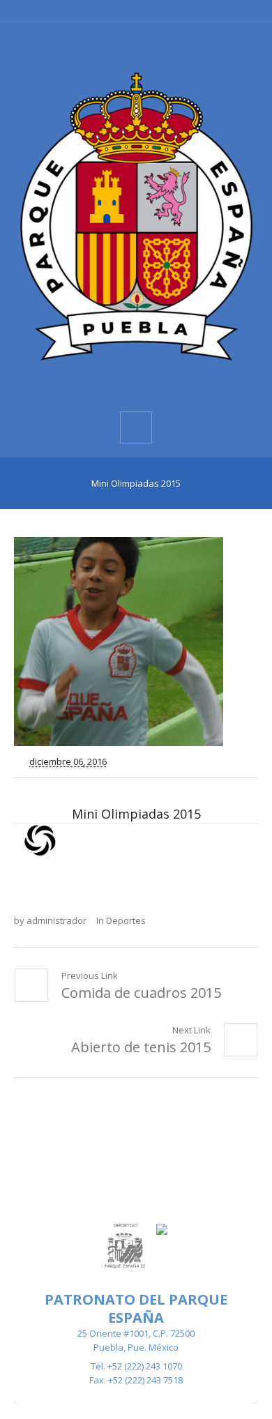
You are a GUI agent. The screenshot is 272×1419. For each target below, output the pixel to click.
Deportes (126, 920)
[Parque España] (136, 216)
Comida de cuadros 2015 (141, 992)
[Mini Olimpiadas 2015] (136, 641)
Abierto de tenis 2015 (141, 1047)
